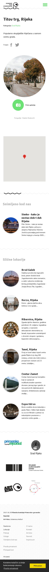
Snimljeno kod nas (10, 540)
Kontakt (29, 529)
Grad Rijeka (16, 26)
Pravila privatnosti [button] (11, 568)
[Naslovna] (11, 5)
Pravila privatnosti (10, 546)
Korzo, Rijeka (30, 300)
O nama (29, 526)
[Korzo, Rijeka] (11, 303)
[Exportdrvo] (11, 411)
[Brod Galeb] (11, 279)
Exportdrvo (29, 404)
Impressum (30, 540)
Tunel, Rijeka (29, 349)
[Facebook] (12, 45)
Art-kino (6, 519)
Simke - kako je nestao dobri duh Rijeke (31, 218)
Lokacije (6, 529)
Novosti (29, 536)
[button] (45, 4)
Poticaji (6, 533)
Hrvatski (6, 557)
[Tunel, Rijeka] (11, 357)
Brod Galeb (28, 270)
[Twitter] (17, 45)
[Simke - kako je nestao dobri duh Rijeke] (11, 225)
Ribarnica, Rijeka (32, 319)
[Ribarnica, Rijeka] (11, 329)
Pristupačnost (8, 550)
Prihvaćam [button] (38, 566)
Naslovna (6, 526)
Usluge (6, 536)
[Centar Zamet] (11, 384)
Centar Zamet (30, 374)
